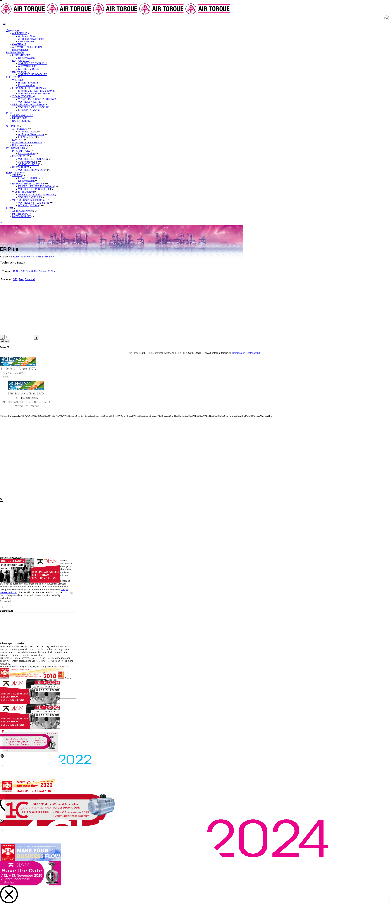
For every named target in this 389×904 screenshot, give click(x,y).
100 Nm (25, 271)
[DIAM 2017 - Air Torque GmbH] (30, 582)
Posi (21, 279)
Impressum (239, 353)
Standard (30, 279)
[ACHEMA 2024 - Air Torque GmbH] (164, 856)
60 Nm (51, 271)
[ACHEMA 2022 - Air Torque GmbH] (45, 764)
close (5, 376)
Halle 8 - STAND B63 (33, 660)
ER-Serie (50, 256)
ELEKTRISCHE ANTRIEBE (28, 256)
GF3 (15, 279)
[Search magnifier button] (386, 17)
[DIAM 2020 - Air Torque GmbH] (30, 728)
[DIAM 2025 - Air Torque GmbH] (30, 884)
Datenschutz (253, 353)
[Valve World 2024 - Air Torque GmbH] (30, 860)
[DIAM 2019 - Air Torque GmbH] (30, 703)
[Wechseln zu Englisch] (4, 24)
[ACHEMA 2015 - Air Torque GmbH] (18, 365)
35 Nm (42, 271)
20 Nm (34, 271)
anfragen (5, 341)
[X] (194, 570)
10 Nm (16, 271)
